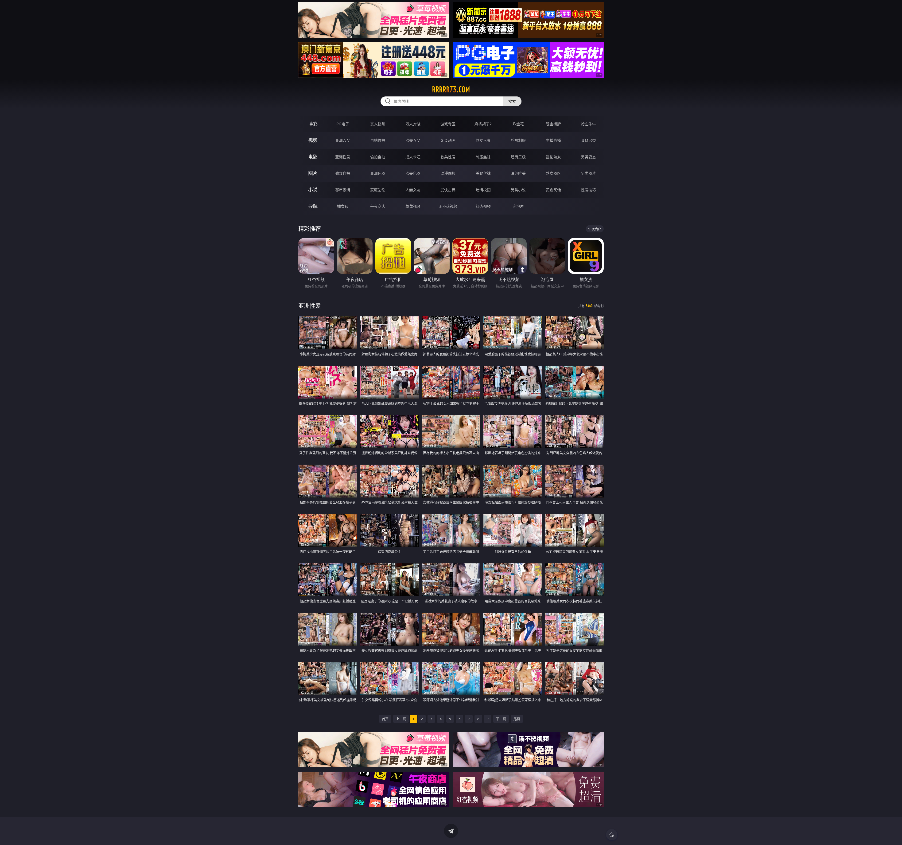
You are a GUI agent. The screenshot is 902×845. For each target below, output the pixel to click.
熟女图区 (553, 173)
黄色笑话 (553, 189)
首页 (385, 719)
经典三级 (518, 156)
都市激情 (342, 189)
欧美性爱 (447, 156)
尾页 (516, 719)
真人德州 (377, 124)
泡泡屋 (518, 206)
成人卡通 (412, 156)
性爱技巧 (588, 189)
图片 (313, 173)
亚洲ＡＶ (342, 140)
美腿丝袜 (483, 173)
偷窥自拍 (342, 173)
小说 (313, 190)
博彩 (313, 124)
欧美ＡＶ (412, 140)
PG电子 (342, 124)
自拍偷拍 (377, 140)
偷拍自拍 (377, 156)
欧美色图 (412, 173)
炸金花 (518, 124)
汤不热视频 (448, 206)
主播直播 (553, 140)
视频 (313, 140)
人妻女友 (412, 189)
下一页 (501, 719)
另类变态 (588, 156)
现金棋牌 (553, 124)
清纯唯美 (518, 173)
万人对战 (412, 124)
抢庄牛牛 (588, 124)
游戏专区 (447, 124)
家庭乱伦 (377, 189)
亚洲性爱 (342, 156)
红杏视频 (483, 206)
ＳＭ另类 (588, 140)
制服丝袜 (483, 156)
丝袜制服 (518, 140)
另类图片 (588, 173)
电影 (313, 157)
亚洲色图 (377, 173)
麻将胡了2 (483, 124)
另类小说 (518, 189)
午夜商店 (377, 206)
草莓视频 (412, 206)
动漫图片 (447, 173)
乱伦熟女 (553, 156)
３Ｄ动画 (447, 140)
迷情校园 (483, 189)
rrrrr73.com (451, 89)
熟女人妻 (483, 140)
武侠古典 (447, 189)
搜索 (512, 101)
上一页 (401, 719)
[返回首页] (611, 834)
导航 (313, 206)
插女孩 (342, 206)
